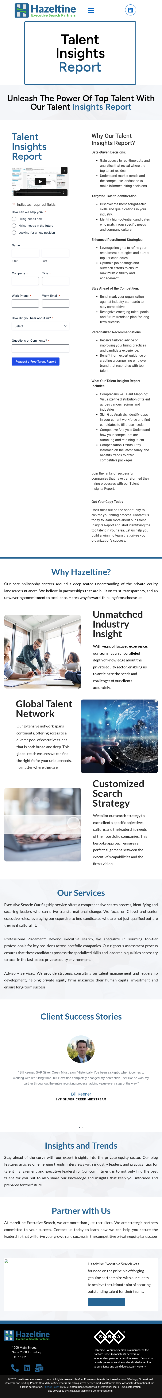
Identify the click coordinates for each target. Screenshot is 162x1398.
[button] (6, 1073)
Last (44, 260)
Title (46, 273)
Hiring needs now (30, 219)
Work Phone (21, 295)
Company (20, 273)
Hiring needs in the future (36, 225)
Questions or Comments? (30, 340)
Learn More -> (137, 1366)
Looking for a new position (37, 232)
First (15, 260)
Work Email (51, 295)
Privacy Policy (51, 1387)
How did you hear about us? (32, 318)
